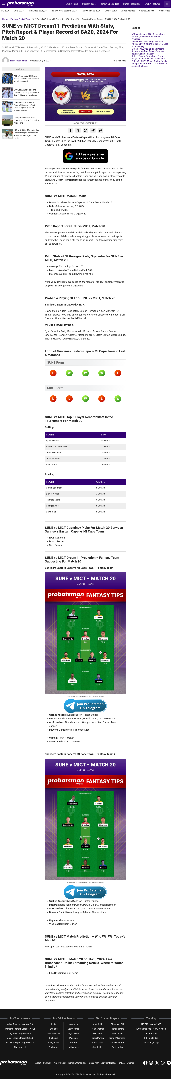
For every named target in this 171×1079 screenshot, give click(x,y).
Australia (73, 1024)
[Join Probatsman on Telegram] (169, 1064)
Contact (46, 1063)
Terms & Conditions (77, 1063)
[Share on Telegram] (93, 130)
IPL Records (151, 1033)
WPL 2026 (19, 10)
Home (5, 19)
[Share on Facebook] (70, 130)
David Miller (117, 1047)
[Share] (100, 130)
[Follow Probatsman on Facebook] (145, 1064)
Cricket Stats (111, 10)
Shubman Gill (117, 1024)
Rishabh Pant (117, 1029)
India (53, 1024)
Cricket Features (152, 4)
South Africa (73, 1029)
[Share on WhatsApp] (85, 130)
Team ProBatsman (19, 60)
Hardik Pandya (97, 1038)
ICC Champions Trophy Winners (151, 1029)
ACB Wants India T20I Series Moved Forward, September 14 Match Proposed (26, 78)
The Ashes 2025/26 (37, 10)
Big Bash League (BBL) (20, 1033)
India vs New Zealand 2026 (64, 10)
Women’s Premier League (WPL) (20, 1029)
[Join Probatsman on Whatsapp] (163, 1064)
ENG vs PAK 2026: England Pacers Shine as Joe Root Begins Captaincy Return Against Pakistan (148, 51)
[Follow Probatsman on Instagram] (151, 1064)
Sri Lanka (53, 1038)
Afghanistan (73, 1033)
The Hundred (20, 1047)
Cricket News (72, 4)
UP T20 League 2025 (151, 1024)
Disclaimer (94, 1063)
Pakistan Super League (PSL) (20, 1042)
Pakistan (73, 1038)
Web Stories (164, 10)
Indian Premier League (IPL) (20, 1024)
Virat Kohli (97, 1024)
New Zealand (53, 1033)
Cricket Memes (128, 10)
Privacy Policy (59, 1063)
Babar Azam (97, 1042)
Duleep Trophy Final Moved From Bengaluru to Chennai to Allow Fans (26, 120)
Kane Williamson (117, 1038)
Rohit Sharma (97, 1029)
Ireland (73, 1042)
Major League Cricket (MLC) (20, 1038)
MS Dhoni (97, 1033)
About (38, 1063)
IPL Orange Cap (151, 1042)
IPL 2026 (5, 10)
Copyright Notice (108, 1063)
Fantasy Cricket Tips (109, 4)
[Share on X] (78, 130)
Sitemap (131, 1063)
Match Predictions (131, 4)
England (54, 1029)
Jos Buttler (97, 1047)
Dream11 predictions (67, 179)
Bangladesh (53, 1042)
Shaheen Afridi (117, 1042)
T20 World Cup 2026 (90, 10)
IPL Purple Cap (151, 1038)
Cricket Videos (89, 4)
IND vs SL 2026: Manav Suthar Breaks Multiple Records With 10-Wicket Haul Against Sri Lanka (149, 63)
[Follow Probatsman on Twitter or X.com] (157, 1064)
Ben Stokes (117, 1033)
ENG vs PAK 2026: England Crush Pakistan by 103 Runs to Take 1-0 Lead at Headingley (26, 92)
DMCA (121, 1063)
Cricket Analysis (146, 10)
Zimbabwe (54, 1047)
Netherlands (73, 1047)
